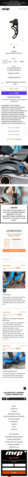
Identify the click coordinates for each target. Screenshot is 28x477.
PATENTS (14, 424)
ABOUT (14, 406)
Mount (14, 66)
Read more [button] (6, 339)
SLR (10, 61)
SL (5, 61)
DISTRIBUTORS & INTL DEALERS (14, 442)
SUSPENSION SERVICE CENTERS (14, 437)
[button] (11, 139)
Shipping (8, 53)
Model (14, 58)
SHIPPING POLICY (14, 447)
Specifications (14, 131)
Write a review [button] (14, 250)
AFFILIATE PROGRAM (14, 419)
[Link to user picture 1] (14, 280)
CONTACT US (14, 408)
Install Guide (14, 134)
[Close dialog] (25, 452)
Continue (14, 472)
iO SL (15, 61)
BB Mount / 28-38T (13, 73)
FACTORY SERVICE (14, 434)
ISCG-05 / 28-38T (14, 69)
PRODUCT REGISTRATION (14, 439)
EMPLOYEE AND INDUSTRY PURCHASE (14, 416)
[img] (7, 265)
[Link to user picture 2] (4, 291)
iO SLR (22, 61)
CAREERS (14, 411)
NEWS (14, 426)
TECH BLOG (14, 429)
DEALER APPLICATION (14, 414)
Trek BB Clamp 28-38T (14, 77)
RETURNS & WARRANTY (14, 444)
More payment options (14, 97)
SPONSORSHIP (14, 421)
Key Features (14, 127)
